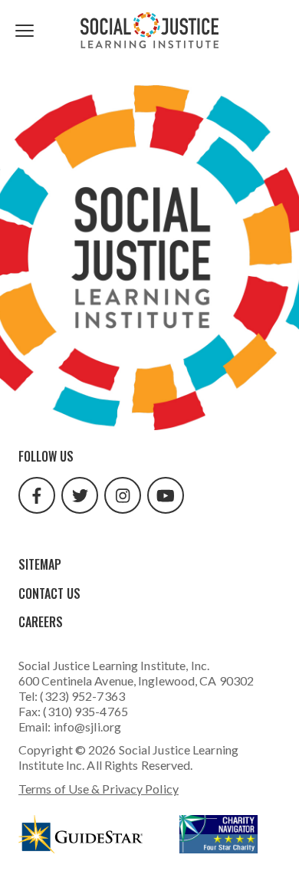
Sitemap (39, 564)
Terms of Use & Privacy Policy (98, 788)
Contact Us (49, 593)
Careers (40, 622)
